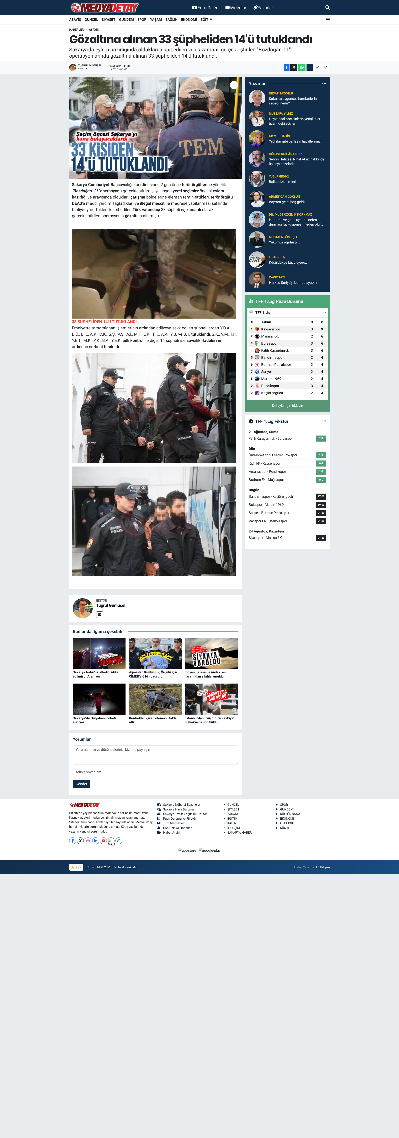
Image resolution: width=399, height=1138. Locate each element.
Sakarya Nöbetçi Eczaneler (181, 805)
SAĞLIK (171, 19)
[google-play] (210, 850)
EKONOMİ (189, 19)
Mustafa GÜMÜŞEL (283, 237)
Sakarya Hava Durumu (178, 809)
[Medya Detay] (104, 8)
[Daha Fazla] (310, 67)
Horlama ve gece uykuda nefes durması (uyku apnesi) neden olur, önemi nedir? (295, 222)
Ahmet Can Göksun (284, 197)
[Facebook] (72, 840)
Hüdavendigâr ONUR (285, 154)
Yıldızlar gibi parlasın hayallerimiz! (295, 141)
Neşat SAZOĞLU (281, 93)
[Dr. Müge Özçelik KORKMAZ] (257, 219)
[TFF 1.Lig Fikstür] (324, 421)
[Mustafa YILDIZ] (257, 118)
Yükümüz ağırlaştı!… (284, 242)
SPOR (142, 19)
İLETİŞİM (233, 828)
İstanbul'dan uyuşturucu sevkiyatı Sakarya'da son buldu (210, 720)
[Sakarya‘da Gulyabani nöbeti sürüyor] (99, 699)
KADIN (231, 823)
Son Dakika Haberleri (177, 828)
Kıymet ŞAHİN (279, 136)
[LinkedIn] (95, 840)
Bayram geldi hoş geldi (287, 202)
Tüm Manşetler (173, 823)
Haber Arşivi (171, 832)
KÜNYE (285, 828)
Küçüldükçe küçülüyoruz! (288, 262)
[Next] (111, 840)
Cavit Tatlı (277, 277)
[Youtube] (103, 840)
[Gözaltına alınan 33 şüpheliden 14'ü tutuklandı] (155, 128)
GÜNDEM (126, 19)
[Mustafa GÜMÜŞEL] (257, 239)
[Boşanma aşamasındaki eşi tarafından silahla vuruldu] (211, 653)
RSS (78, 867)
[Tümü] (324, 84)
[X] (80, 840)
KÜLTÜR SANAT (291, 814)
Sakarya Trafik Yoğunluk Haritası (185, 814)
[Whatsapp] (118, 840)
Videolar (238, 7)
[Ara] (327, 7)
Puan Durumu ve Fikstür (179, 818)
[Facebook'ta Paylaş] (286, 67)
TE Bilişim (323, 867)
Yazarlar (265, 7)
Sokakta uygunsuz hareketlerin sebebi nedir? (293, 101)
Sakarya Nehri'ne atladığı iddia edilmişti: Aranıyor (95, 674)
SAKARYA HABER (239, 832)
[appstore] (188, 850)
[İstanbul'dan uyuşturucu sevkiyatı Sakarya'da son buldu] (211, 699)
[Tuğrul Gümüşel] (83, 608)
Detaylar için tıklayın (287, 405)
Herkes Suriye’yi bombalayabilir (293, 282)
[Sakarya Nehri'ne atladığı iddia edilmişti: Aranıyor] (99, 653)
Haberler (76, 29)
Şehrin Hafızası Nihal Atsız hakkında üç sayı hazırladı (297, 161)
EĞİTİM (207, 19)
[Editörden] (257, 259)
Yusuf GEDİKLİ (279, 176)
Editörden (277, 257)
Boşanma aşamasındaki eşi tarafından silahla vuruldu (206, 674)
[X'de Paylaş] (293, 67)
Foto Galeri (207, 7)
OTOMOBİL (287, 823)
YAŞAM (156, 19)
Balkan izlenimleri (282, 182)
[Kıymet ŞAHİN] (257, 138)
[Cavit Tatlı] (257, 280)
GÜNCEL (91, 19)
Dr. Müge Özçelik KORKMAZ (290, 214)
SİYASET (109, 19)
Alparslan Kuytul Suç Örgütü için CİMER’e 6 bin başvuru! (153, 674)
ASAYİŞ (75, 19)
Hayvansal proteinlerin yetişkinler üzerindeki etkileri (294, 121)
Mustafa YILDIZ (281, 113)
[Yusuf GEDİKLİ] (257, 179)
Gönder (81, 784)
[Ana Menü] (328, 19)
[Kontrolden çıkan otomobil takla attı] (155, 699)
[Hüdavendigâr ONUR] (257, 158)
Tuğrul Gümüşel (110, 605)
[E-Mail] (99, 614)
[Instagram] (88, 840)
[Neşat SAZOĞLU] (257, 98)
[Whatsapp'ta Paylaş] (301, 67)
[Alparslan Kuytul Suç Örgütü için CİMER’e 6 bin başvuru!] (155, 653)
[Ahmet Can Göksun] (257, 199)
